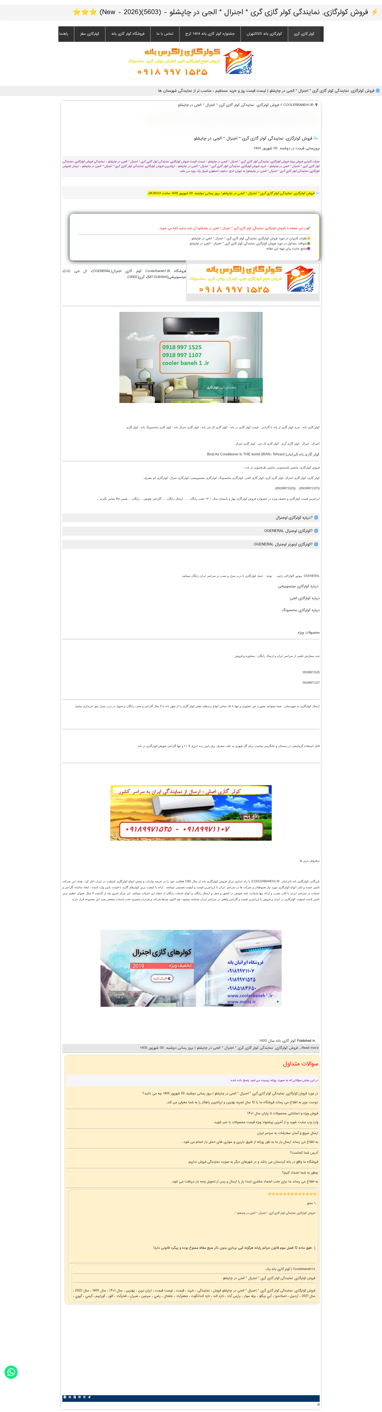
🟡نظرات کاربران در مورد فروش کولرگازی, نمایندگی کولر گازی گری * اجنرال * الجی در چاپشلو (250, 238)
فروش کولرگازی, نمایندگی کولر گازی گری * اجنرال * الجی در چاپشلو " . (274, 1213)
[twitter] (69, 1397)
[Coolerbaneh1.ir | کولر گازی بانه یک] (191, 61)
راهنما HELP (59, 34)
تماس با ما (165, 34)
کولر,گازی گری (304, 34)
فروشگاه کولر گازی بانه (127, 34)
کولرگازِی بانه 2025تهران (264, 34)
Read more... (308, 1048)
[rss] (79, 1397)
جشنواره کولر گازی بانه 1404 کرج (210, 34)
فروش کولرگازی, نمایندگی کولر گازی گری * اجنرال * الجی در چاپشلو (268, 1291)
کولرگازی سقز (89, 34)
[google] (74, 1397)
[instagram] (84, 1397)
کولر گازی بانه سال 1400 (277, 1041)
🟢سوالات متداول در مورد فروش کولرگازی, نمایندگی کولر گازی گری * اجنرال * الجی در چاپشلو (250, 243)
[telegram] (89, 1397)
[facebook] (65, 1397)
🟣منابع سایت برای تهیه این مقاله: (288, 248)
